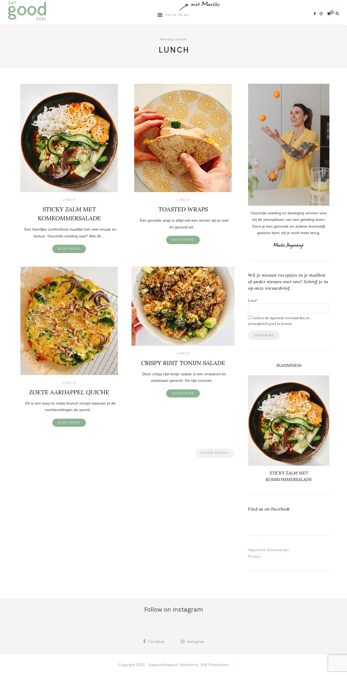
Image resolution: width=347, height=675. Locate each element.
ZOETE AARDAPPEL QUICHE (69, 392)
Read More (69, 249)
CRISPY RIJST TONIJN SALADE (183, 363)
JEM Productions (214, 665)
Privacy (254, 556)
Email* (253, 300)
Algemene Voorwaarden (268, 550)
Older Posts (214, 453)
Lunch (69, 200)
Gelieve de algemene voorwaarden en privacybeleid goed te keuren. (279, 321)
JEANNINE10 (288, 365)
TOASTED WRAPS (183, 209)
